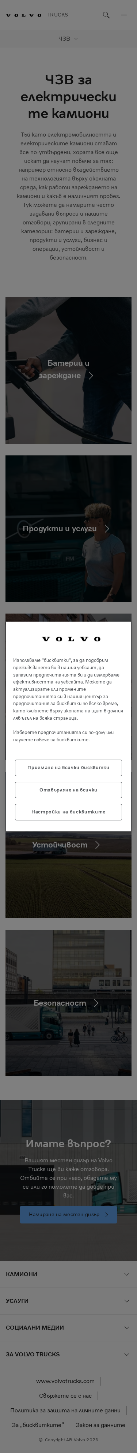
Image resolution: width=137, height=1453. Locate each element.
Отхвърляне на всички (68, 790)
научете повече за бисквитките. (51, 739)
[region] (68, 726)
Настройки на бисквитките (68, 812)
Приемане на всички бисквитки (68, 767)
